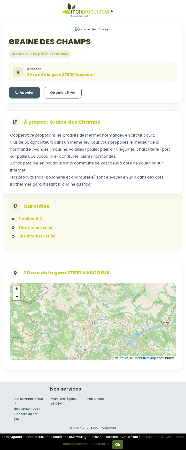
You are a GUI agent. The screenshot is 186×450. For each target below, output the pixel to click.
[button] (16, 289)
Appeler (27, 92)
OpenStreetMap (144, 358)
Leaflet (123, 358)
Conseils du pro (26, 414)
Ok (117, 444)
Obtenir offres (62, 92)
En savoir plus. (153, 436)
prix (16, 419)
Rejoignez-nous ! (27, 409)
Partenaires (96, 399)
